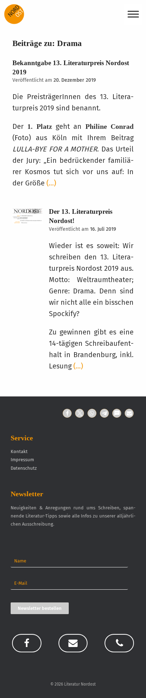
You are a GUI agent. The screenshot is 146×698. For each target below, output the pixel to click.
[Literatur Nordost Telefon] (119, 643)
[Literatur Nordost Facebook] (26, 643)
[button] (67, 413)
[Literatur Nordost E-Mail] (73, 643)
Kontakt (19, 451)
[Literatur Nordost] (14, 14)
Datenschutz (24, 468)
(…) (51, 183)
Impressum (22, 459)
